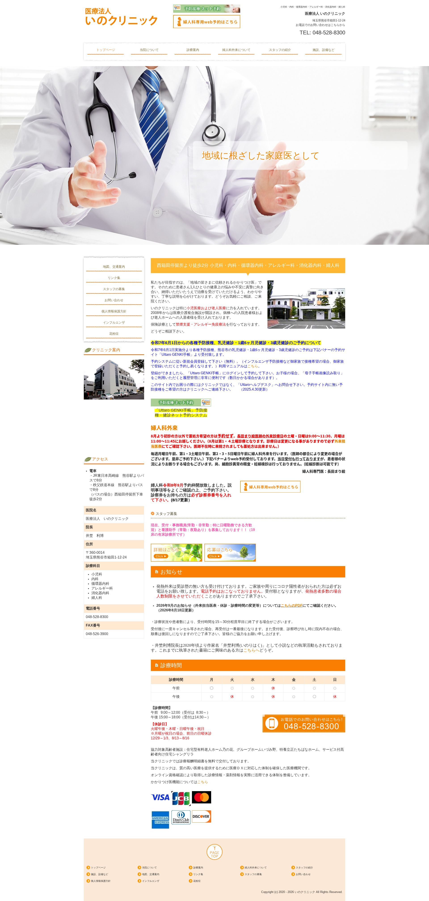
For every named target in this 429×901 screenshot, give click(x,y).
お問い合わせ (114, 300)
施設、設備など (323, 50)
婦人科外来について (236, 50)
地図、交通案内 (114, 266)
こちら (252, 366)
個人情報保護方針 (113, 311)
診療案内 (193, 50)
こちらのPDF (292, 605)
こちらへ (251, 650)
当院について (149, 50)
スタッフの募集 (114, 289)
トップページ (105, 50)
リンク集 (114, 278)
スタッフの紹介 (280, 50)
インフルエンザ (114, 322)
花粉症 (114, 333)
